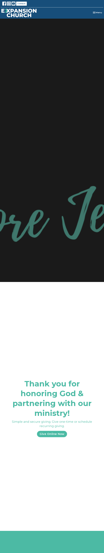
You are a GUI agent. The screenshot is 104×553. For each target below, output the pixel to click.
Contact (21, 3)
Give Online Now (52, 434)
